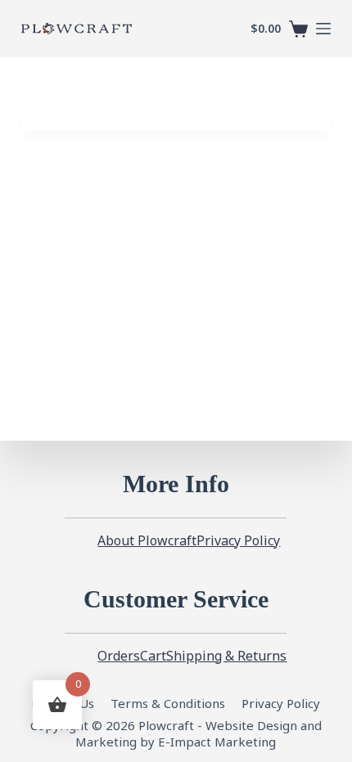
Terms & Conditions (168, 703)
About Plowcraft (146, 541)
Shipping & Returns (226, 656)
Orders (118, 656)
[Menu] (323, 28)
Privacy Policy (238, 541)
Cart (153, 656)
